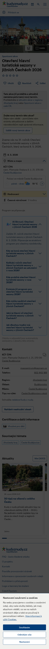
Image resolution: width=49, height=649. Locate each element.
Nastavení (24, 641)
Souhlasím (24, 627)
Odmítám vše (24, 634)
